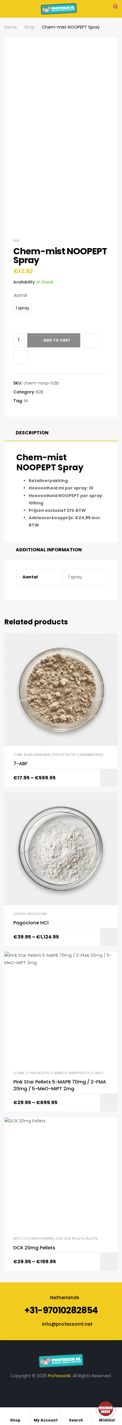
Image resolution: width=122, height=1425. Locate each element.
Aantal (20, 295)
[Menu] (6, 8)
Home (10, 27)
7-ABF (18, 754)
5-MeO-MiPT (102, 1073)
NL (26, 401)
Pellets (92, 1238)
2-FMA (18, 1073)
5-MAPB (57, 1073)
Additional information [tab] (49, 549)
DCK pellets (74, 1238)
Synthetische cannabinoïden (77, 754)
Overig (19, 913)
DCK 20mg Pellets (34, 1248)
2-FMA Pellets (37, 1073)
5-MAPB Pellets (77, 1073)
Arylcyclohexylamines (33, 1238)
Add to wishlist (90, 340)
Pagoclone (37, 913)
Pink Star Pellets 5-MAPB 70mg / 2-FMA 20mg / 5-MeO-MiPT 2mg (59, 1085)
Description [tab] (32, 432)
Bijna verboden (37, 754)
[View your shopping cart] (111, 9)
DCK (59, 1238)
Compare (20, 357)
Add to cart (57, 340)
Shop (29, 27)
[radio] (22, 308)
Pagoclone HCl (31, 923)
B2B (16, 240)
